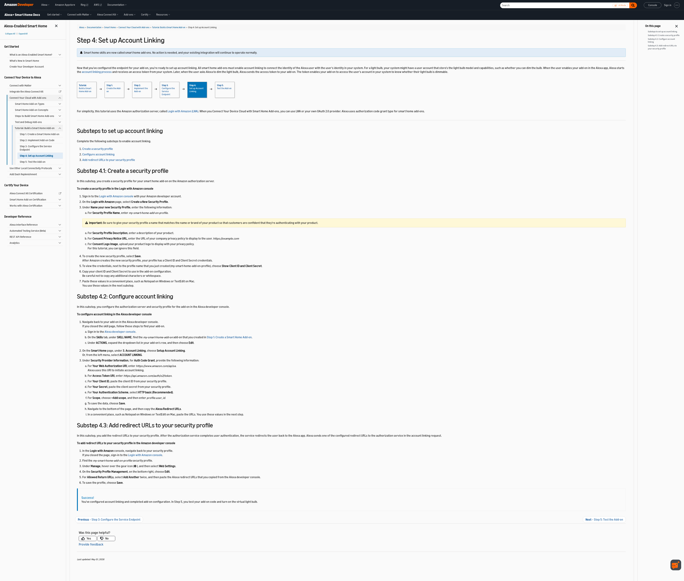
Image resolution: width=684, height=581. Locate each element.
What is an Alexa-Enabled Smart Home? (31, 54)
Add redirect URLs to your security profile (108, 160)
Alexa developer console (120, 331)
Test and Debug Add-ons (28, 122)
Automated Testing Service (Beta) (28, 230)
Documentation (94, 27)
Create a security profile (97, 149)
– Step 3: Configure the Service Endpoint (109, 519)
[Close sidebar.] (56, 25)
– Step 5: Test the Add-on (604, 519)
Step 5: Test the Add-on (32, 161)
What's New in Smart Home (24, 60)
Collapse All (10, 33)
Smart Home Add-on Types (29, 103)
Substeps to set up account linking (662, 31)
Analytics (15, 242)
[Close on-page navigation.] (676, 25)
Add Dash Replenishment (23, 174)
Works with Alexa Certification (26, 205)
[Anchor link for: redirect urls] (216, 424)
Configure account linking (98, 154)
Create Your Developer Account (27, 66)
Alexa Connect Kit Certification (26, 193)
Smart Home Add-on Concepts (31, 109)
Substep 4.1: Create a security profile (664, 35)
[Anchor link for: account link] (176, 296)
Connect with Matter (21, 85)
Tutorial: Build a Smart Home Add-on (35, 128)
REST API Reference (20, 236)
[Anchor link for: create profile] (171, 170)
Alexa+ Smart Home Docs (22, 15)
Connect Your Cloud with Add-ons (28, 97)
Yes (89, 538)
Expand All (23, 33)
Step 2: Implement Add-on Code (37, 140)
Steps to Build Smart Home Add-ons (34, 115)
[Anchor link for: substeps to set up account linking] (166, 130)
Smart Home (110, 27)
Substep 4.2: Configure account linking (661, 40)
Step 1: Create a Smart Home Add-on (39, 134)
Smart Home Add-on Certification (28, 199)
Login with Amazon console (116, 196)
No (107, 538)
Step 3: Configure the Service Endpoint (36, 148)
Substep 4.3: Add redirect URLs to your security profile (662, 47)
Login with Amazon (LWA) (182, 111)
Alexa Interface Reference (24, 224)
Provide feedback (91, 544)
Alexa (81, 27)
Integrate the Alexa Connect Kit (26, 91)
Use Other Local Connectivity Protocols (31, 168)
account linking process (97, 72)
